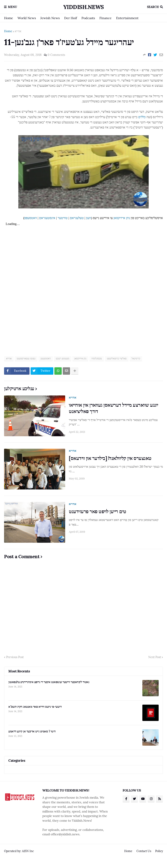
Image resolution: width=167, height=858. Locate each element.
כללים (142, 117)
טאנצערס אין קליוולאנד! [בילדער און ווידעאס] (110, 458)
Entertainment (127, 18)
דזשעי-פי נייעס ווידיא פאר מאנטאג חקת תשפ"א (35, 707)
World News (27, 18)
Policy (159, 851)
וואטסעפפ (30, 218)
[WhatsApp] (58, 371)
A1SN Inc (28, 851)
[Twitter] (155, 55)
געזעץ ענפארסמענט (26, 358)
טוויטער (63, 218)
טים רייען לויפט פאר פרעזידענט (97, 511)
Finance (105, 18)
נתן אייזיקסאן (121, 218)
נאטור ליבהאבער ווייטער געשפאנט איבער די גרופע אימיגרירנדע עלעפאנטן (48, 682)
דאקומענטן (46, 358)
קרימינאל (136, 358)
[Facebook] (149, 55)
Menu (12, 7)
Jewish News (50, 18)
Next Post (154, 657)
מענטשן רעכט (62, 358)
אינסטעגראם (47, 218)
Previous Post (15, 657)
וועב (88, 218)
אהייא (18, 31)
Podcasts (88, 18)
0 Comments (56, 55)
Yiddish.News (83, 6)
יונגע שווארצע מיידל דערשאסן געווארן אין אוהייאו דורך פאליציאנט (113, 408)
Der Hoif (70, 18)
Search (153, 7)
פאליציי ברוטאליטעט (116, 358)
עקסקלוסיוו (96, 358)
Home (8, 18)
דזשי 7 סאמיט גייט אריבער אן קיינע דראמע (32, 731)
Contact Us (143, 851)
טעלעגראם (77, 218)
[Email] (161, 55)
